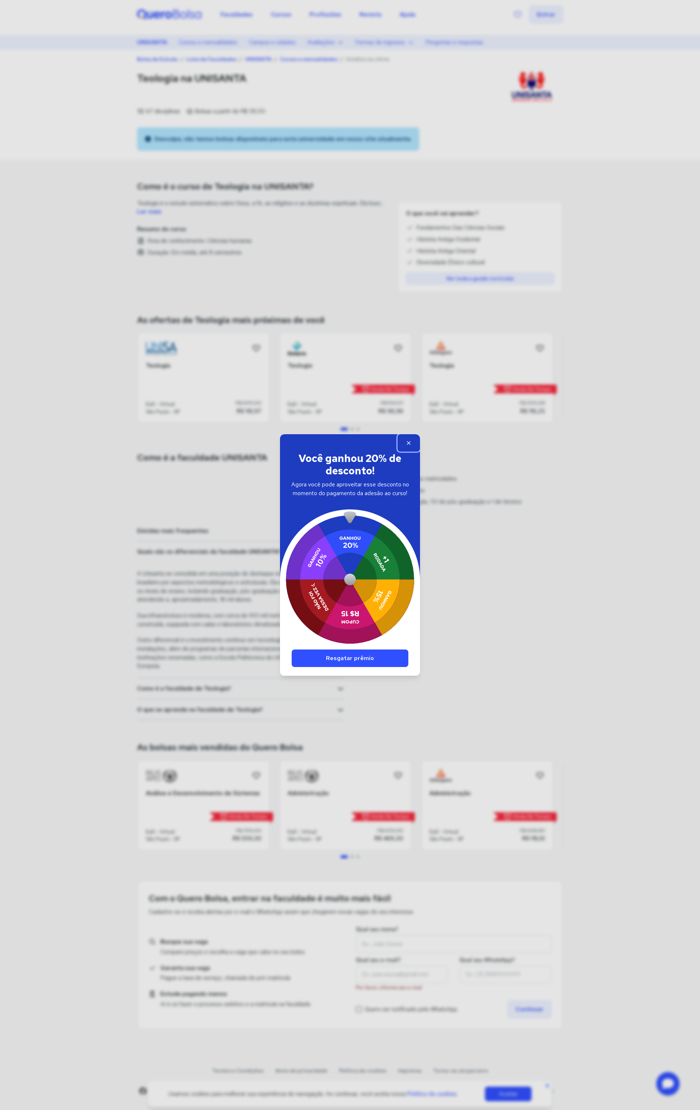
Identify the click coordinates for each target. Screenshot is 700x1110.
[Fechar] (408, 443)
